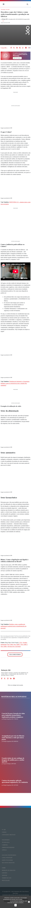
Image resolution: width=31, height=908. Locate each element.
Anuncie (4, 875)
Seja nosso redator (8, 862)
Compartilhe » (4, 47)
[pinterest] (26, 48)
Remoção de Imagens (8, 870)
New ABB (10, 644)
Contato (4, 873)
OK (15, 905)
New (14, 644)
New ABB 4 (4, 646)
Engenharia (6, 840)
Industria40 (4, 644)
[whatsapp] (17, 48)
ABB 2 (18, 644)
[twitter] (14, 48)
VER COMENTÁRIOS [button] (15, 654)
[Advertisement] (15, 99)
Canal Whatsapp (7, 857)
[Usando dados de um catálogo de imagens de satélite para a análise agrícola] (15, 751)
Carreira (5, 845)
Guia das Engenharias (9, 855)
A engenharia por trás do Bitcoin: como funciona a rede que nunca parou (13, 737)
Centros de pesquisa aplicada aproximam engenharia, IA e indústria (15, 781)
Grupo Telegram (7, 860)
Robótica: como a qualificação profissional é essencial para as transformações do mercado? (13, 626)
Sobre (4, 867)
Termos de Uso (6, 878)
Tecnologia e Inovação (5, 9)
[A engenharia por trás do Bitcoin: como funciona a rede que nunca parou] (15, 729)
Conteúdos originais (8, 834)
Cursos (4, 832)
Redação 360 (5, 670)
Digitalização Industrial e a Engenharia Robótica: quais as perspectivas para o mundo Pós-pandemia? (15, 383)
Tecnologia (6, 842)
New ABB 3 (24, 644)
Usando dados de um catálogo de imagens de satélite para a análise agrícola (13, 760)
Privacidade (6, 880)
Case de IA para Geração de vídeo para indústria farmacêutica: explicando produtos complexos (13, 715)
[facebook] (11, 48)
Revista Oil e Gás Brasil (14, 646)
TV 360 (4, 829)
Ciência (4, 850)
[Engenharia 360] (15, 4)
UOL (20, 642)
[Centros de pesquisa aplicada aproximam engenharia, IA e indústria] (15, 773)
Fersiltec (25, 642)
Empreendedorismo (8, 847)
